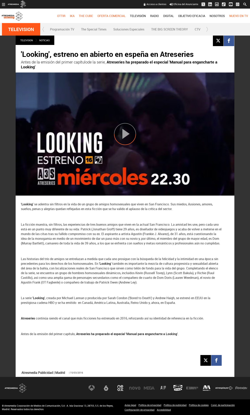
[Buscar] (245, 4)
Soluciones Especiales (128, 29)
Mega (149, 388)
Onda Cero (178, 388)
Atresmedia (15, 388)
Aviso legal (130, 405)
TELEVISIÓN (138, 16)
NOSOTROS (217, 16)
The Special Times (93, 29)
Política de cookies (199, 405)
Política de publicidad (175, 405)
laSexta (106, 388)
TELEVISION (21, 29)
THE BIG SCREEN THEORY (169, 29)
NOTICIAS (44, 40)
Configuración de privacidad (139, 409)
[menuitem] (61, 16)
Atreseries (163, 388)
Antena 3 (91, 388)
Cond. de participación (223, 405)
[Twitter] (218, 40)
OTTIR (61, 16)
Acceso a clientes (156, 4)
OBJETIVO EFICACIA (191, 16)
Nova (135, 388)
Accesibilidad (164, 409)
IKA (72, 16)
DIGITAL (168, 16)
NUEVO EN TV (238, 16)
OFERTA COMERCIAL (111, 16)
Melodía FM (206, 388)
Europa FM (192, 388)
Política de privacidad (149, 405)
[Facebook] (229, 40)
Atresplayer (224, 388)
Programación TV (62, 29)
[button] (43, 29)
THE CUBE (86, 16)
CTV (197, 29)
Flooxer (241, 388)
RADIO (154, 16)
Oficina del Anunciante (185, 4)
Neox (120, 388)
